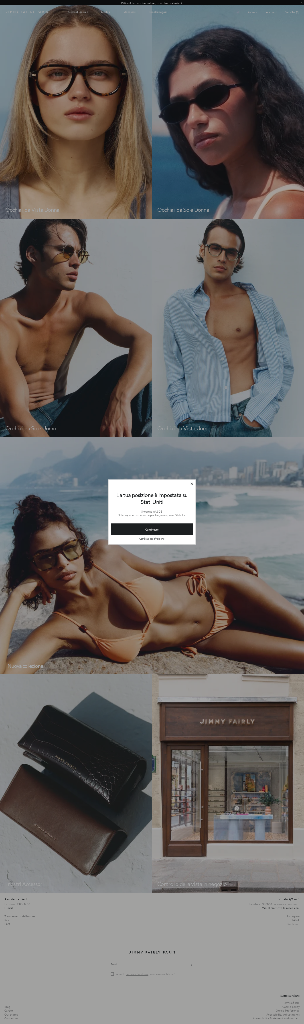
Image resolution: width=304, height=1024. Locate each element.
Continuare (152, 529)
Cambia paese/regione (152, 538)
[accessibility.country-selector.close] (191, 484)
